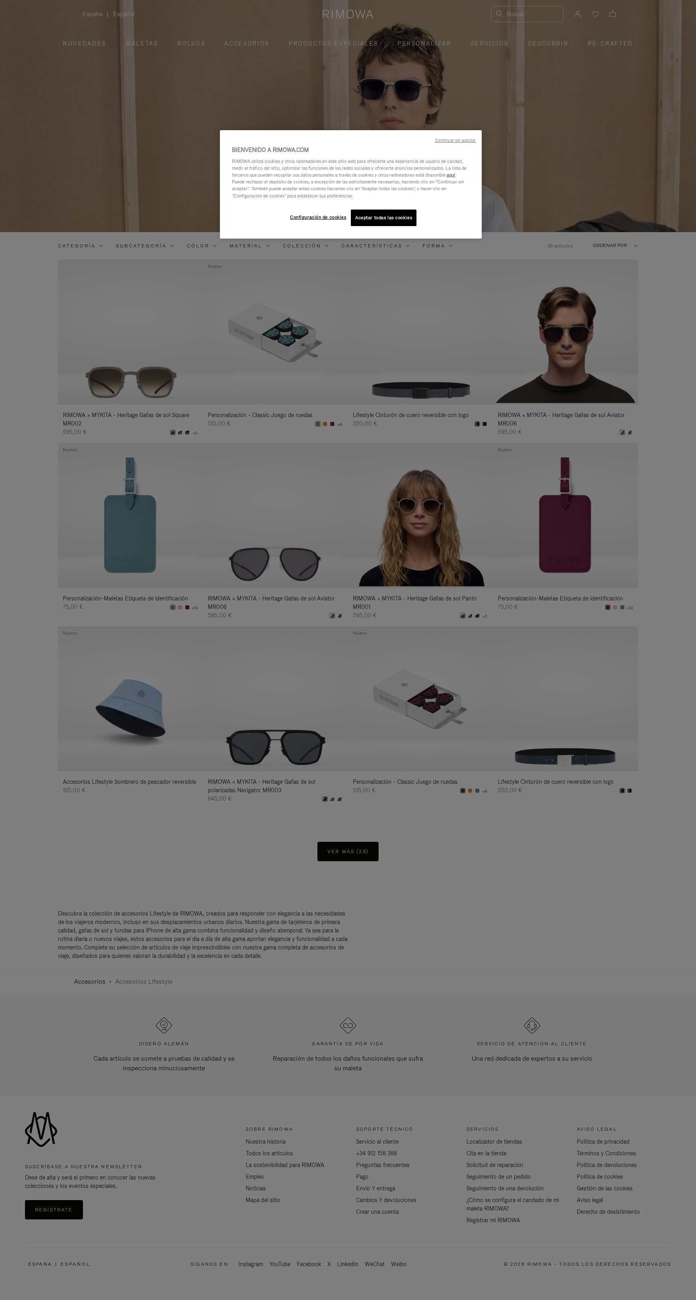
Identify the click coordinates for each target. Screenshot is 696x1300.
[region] (351, 184)
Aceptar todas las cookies (383, 217)
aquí (451, 175)
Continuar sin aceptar (455, 140)
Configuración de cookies (318, 217)
